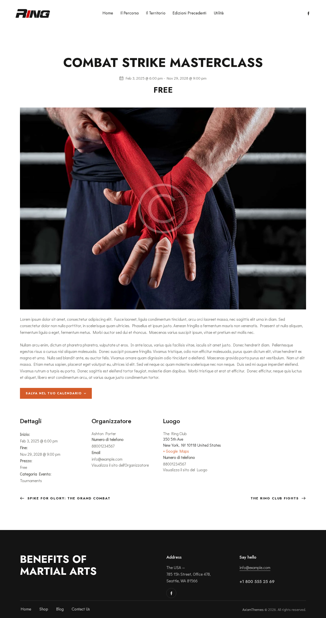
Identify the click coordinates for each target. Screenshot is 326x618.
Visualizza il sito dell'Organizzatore (120, 465)
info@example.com (255, 567)
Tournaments (31, 480)
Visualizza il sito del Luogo (185, 469)
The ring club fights (275, 498)
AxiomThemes (253, 609)
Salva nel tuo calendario (54, 393)
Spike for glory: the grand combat (68, 498)
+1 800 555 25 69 (257, 581)
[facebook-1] (308, 13)
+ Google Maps (176, 451)
